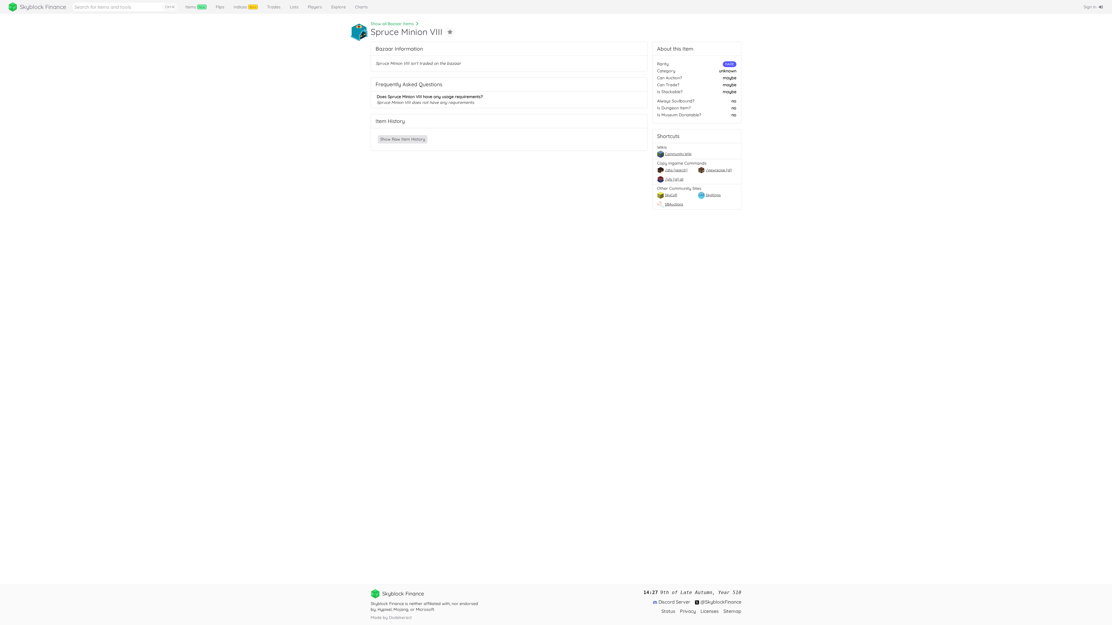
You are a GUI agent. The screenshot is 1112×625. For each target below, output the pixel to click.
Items (195, 7)
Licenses (710, 611)
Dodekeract (400, 617)
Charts (361, 7)
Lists (294, 7)
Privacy (688, 611)
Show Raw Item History (402, 139)
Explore (338, 7)
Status (668, 611)
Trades (274, 7)
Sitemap (732, 611)
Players (315, 7)
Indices (245, 7)
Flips (220, 7)
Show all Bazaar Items (392, 23)
